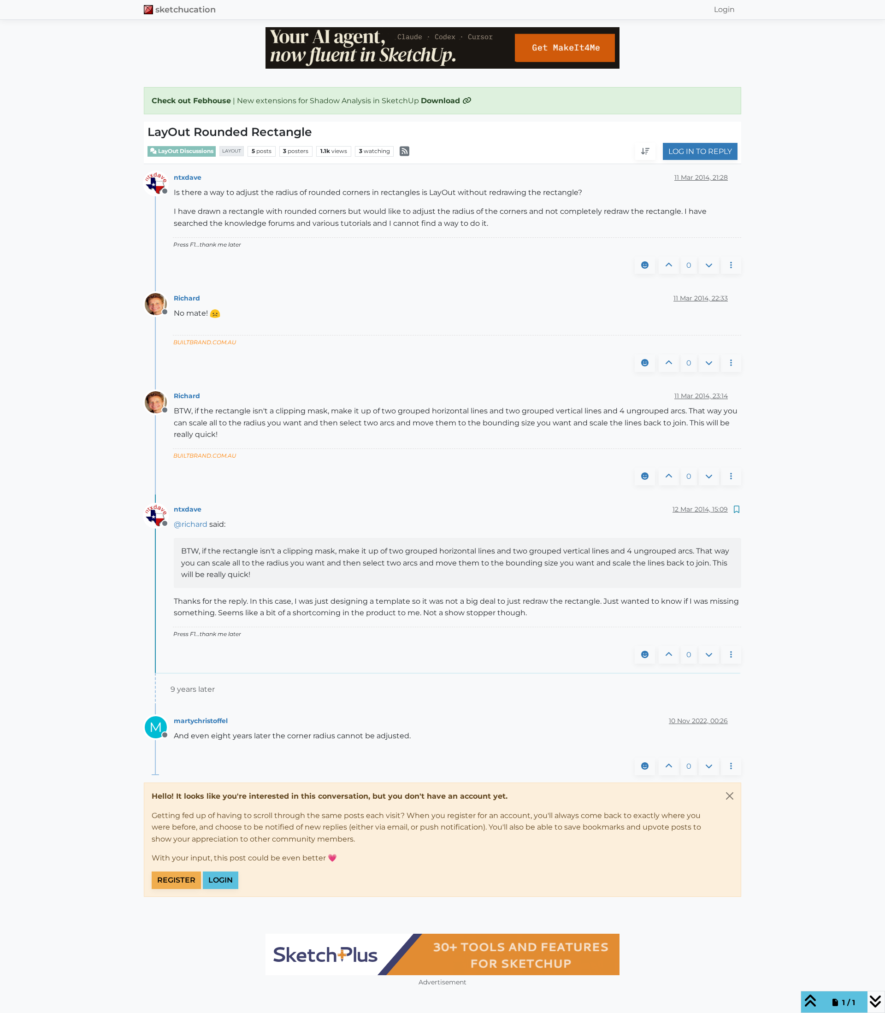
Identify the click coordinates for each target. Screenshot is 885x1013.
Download (441, 100)
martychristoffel (201, 721)
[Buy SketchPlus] (443, 954)
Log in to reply (700, 151)
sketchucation (185, 9)
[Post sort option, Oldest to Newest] (645, 151)
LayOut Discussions (185, 150)
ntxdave (187, 177)
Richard (187, 298)
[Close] (730, 796)
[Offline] (159, 182)
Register (176, 880)
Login (220, 880)
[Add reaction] (645, 265)
